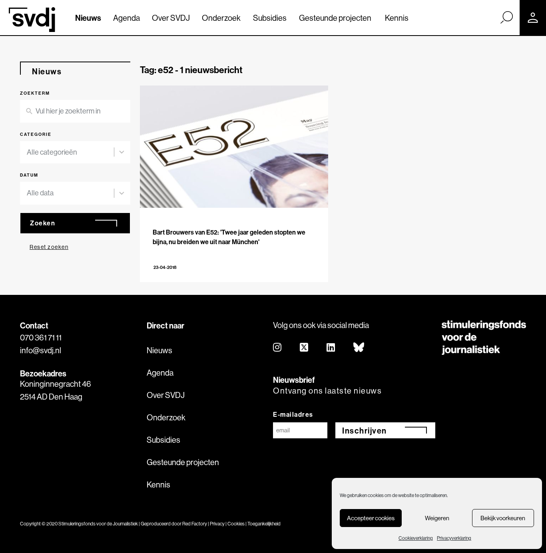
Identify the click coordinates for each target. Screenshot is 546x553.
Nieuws (88, 18)
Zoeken (42, 223)
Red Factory (194, 524)
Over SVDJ (171, 18)
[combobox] (75, 152)
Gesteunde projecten (335, 18)
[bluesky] (359, 348)
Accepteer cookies (371, 518)
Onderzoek (221, 18)
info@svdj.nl (40, 350)
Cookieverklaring (416, 538)
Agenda (126, 18)
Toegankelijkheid (264, 524)
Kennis (397, 18)
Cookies (236, 524)
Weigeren (437, 518)
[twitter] (304, 348)
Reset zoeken (49, 247)
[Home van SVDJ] (32, 19)
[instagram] (277, 348)
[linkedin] (331, 348)
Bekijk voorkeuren (502, 518)
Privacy (217, 524)
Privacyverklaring (454, 538)
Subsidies (270, 18)
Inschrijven (364, 431)
